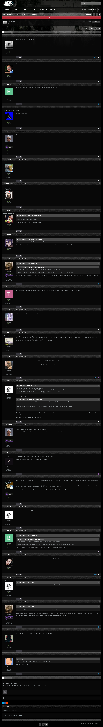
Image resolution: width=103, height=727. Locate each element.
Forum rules (51, 17)
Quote (20, 57)
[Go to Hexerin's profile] (9, 243)
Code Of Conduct (18, 715)
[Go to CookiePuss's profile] (9, 138)
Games (24, 9)
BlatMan (9, 84)
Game (27, 23)
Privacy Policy (6, 715)
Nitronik (9, 380)
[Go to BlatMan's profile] (9, 91)
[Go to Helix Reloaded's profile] (5, 22)
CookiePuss (9, 131)
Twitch (100, 14)
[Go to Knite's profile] (9, 485)
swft (9, 309)
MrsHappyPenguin (35, 239)
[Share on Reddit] (7, 703)
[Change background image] (99, 10)
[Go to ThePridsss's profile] (9, 294)
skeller (8, 654)
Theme (3, 724)
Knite (8, 476)
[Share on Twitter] (3, 703)
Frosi (9, 258)
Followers (95, 21)
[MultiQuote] (17, 57)
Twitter (97, 14)
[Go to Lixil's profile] (9, 562)
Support (53, 9)
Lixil (9, 554)
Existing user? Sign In (86, 9)
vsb (9, 107)
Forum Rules (44, 9)
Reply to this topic (96, 28)
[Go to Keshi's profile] (9, 341)
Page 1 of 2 (15, 31)
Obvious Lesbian (35, 399)
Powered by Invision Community (95, 724)
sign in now (32, 685)
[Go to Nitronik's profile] (9, 389)
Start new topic (84, 28)
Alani (9, 356)
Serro (8, 629)
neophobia (8, 210)
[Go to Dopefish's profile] (9, 168)
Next (8, 677)
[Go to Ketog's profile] (9, 461)
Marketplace (34, 9)
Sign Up (95, 9)
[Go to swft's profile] (9, 317)
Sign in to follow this (88, 21)
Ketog (8, 452)
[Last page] (11, 32)
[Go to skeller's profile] (9, 661)
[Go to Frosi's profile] (9, 266)
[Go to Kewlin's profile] (9, 69)
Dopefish (9, 159)
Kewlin (8, 60)
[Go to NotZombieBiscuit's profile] (9, 195)
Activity (16, 9)
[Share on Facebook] (5, 703)
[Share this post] (99, 35)
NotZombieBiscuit (8, 183)
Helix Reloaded (12, 23)
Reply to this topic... (16, 692)
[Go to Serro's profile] (9, 638)
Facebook (94, 14)
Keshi (8, 332)
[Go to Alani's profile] (9, 365)
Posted (21, 35)
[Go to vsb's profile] (9, 116)
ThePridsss (8, 286)
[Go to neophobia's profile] (9, 219)
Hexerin (9, 234)
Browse (7, 9)
